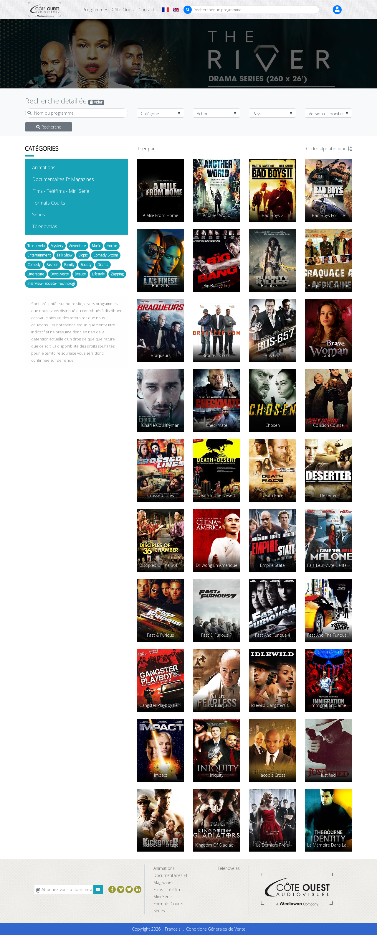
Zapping (117, 273)
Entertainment (39, 255)
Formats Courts (57, 202)
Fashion (52, 264)
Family (69, 264)
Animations (52, 167)
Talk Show (64, 255)
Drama (102, 264)
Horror (112, 245)
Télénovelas (53, 226)
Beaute (80, 273)
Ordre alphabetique (327, 148)
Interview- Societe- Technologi (51, 283)
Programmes (95, 9)
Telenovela (36, 245)
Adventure (77, 245)
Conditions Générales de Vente (215, 929)
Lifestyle (98, 273)
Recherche (50, 127)
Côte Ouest (123, 9)
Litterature (35, 273)
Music (96, 245)
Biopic (82, 255)
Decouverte (59, 273)
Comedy (34, 264)
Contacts (147, 9)
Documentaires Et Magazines (72, 179)
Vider (97, 102)
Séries (47, 214)
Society (86, 264)
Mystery (57, 245)
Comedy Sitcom (105, 255)
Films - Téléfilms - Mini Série (69, 190)
